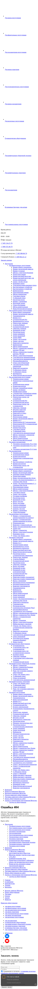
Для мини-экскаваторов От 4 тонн (25, 449)
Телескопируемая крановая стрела (24, 285)
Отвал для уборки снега (21, 536)
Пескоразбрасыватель (20, 361)
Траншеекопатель (19, 316)
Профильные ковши (20, 391)
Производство (10, 883)
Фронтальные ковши (20, 417)
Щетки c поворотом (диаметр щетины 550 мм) (23, 744)
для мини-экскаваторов (13, 915)
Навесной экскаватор (20, 368)
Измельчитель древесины (22, 719)
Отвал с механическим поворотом (25, 764)
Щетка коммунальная (20, 307)
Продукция (9, 264)
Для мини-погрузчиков (17, 692)
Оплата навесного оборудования (16, 795)
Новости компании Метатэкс (15, 791)
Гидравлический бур (20, 319)
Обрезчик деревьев (19, 328)
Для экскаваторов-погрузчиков (19, 377)
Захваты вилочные (19, 507)
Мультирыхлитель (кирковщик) (24, 582)
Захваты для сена (19, 509)
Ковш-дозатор (18, 642)
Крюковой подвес (19, 330)
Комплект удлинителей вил (22, 525)
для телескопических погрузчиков (16, 913)
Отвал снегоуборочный (21, 363)
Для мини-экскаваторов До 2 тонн (25, 444)
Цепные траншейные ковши (23, 388)
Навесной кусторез (19, 413)
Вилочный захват (19, 303)
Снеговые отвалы (19, 296)
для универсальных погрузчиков (16, 929)
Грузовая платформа (20, 496)
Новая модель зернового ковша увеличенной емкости (20, 865)
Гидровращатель (18, 645)
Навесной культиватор (21, 343)
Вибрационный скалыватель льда (24, 761)
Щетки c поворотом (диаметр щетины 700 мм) (23, 751)
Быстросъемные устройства (22, 287)
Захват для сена (18, 341)
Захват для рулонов (19, 339)
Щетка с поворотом (20, 665)
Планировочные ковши (21, 384)
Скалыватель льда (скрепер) (22, 611)
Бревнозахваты (18, 291)
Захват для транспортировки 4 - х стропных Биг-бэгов (24, 484)
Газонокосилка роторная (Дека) (24, 608)
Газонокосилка (18, 604)
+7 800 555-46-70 (6, 247)
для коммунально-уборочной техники (18, 924)
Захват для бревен (19, 390)
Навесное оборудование (9, 903)
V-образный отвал (19, 298)
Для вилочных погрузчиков (18, 514)
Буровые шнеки (18, 654)
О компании (9, 882)
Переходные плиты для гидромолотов (21, 405)
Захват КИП (17, 337)
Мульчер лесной (18, 717)
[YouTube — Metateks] (7, 942)
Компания (8, 790)
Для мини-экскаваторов (17, 442)
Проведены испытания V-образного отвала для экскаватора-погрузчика (21, 861)
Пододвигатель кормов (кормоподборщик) (21, 639)
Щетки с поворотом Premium (23, 667)
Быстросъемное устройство (22, 289)
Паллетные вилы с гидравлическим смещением (23, 554)
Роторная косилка (19, 606)
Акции (7, 898)
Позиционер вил (19, 523)
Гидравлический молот (21, 327)
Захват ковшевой (19, 334)
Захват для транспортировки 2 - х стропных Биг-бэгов (24, 480)
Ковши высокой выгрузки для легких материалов (23, 279)
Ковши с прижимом (20, 301)
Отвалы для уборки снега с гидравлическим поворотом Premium (22, 627)
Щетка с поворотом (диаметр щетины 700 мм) (23, 353)
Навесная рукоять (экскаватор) (23, 577)
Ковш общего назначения (22, 312)
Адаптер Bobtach (19, 325)
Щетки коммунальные (20, 489)
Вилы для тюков (18, 503)
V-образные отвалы (19, 370)
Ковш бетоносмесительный (22, 309)
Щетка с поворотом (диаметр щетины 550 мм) (23, 349)
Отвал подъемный (19, 678)
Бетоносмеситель (19, 575)
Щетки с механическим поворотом (25, 613)
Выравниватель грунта (21, 321)
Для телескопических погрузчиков (21, 469)
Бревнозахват (17, 345)
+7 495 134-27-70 (6, 243)
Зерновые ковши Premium (22, 474)
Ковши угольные (19, 271)
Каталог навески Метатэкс (14, 890)
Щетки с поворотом (20, 530)
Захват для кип (18, 735)
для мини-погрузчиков (13, 906)
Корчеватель (17, 373)
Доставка (8, 894)
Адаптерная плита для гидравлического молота (21, 652)
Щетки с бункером (19, 436)
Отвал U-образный (19, 773)
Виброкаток (17, 590)
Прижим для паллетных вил (23, 723)
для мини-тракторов (12, 912)
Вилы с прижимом (19, 581)
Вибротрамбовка (19, 411)
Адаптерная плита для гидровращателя (20, 648)
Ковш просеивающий (20, 699)
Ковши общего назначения (22, 267)
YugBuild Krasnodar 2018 (17, 858)
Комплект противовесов (21, 586)
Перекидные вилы (19, 427)
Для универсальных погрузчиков (20, 310)
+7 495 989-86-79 (21, 253)
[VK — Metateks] (7, 938)
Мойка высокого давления (22, 624)
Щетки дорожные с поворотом (23, 435)
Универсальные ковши (21, 379)
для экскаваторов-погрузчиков (15, 910)
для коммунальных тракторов (15, 926)
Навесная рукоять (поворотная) (24, 579)
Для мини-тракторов (16, 537)
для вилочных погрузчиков (14, 917)
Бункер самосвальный (20, 707)
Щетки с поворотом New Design (24, 615)
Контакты (8, 887)
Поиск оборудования (12, 892)
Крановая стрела (18, 283)
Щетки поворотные (20, 294)
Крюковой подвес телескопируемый (19, 571)
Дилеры (7, 885)
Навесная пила (18, 415)
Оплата (7, 896)
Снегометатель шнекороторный (24, 357)
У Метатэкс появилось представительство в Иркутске (19, 852)
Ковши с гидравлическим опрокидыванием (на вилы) (22, 520)
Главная (7, 880)
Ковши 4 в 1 (17, 318)
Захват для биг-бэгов (20, 282)
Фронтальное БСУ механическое (24, 422)
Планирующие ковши (20, 545)
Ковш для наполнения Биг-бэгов (24, 527)
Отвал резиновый (19, 636)
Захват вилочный (19, 336)
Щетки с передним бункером (23, 273)
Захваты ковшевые (19, 505)
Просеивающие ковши (21, 292)
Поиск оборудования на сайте (15, 799)
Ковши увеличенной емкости (23, 269)
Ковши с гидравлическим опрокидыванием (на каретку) (23, 517)
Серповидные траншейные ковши (25, 393)
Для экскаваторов (15, 451)
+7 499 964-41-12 (20, 257)
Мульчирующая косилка (21, 584)
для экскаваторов (11, 920)
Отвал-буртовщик (19, 305)
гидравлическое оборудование (15, 922)
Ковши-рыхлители (19, 463)
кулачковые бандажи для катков (16, 928)
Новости (8, 899)
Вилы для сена (18, 501)
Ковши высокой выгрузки (22, 276)
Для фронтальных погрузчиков (19, 265)
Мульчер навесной (19, 409)
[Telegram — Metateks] (8, 933)
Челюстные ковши (19, 274)
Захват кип (17, 528)
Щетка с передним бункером (23, 355)
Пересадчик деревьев (20, 323)
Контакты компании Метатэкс (15, 793)
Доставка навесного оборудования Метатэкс (20, 797)
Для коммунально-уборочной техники (22, 663)
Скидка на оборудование (17, 802)
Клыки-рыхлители (19, 386)
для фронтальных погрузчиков (15, 908)
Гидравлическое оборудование (19, 644)
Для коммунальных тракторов (19, 681)
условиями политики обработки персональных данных (18, 972)
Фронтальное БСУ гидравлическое (25, 424)
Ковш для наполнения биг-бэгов (24, 478)
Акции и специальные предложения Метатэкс (21, 800)
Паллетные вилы (19, 300)
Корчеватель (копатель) (21, 548)
